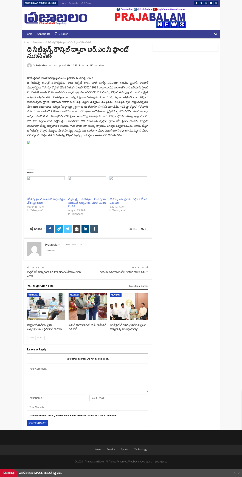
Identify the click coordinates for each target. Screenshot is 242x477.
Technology (140, 450)
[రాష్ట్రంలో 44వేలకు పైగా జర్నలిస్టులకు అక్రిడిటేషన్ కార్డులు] (46, 306)
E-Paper (87, 3)
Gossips (111, 450)
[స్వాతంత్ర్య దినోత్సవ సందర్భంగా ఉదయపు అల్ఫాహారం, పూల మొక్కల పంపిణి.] (87, 187)
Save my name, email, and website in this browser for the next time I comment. (74, 415)
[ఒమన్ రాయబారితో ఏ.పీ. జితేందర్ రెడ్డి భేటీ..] (88, 306)
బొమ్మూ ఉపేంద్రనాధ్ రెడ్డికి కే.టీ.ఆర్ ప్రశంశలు (128, 201)
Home (63, 3)
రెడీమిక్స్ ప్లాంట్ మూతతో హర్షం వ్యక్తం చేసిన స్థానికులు (46, 201)
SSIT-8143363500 (158, 462)
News (98, 450)
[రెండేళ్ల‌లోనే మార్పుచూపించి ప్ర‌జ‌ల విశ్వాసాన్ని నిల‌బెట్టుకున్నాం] (129, 306)
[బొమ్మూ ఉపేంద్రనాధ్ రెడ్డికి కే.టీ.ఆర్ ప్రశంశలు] (128, 187)
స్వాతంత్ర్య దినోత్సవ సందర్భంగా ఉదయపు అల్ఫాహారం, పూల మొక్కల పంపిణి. (87, 203)
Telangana (33, 295)
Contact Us (73, 3)
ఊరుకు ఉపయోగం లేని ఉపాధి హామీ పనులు (124, 272)
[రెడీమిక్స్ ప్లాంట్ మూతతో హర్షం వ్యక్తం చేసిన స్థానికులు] (46, 187)
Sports (125, 450)
